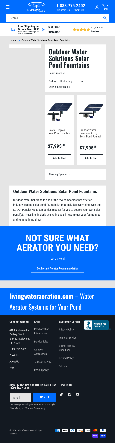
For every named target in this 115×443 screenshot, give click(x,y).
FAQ (11, 367)
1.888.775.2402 (70, 5)
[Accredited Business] (97, 328)
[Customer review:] (90, 369)
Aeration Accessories (40, 351)
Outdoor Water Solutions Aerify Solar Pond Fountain (91, 133)
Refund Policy (66, 358)
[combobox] (57, 18)
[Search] (105, 18)
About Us (79, 10)
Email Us (14, 355)
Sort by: (53, 81)
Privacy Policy (66, 329)
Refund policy (41, 369)
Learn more (56, 73)
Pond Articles (41, 341)
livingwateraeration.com (41, 296)
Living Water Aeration (25, 430)
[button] (8, 7)
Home (12, 40)
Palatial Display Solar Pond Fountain (59, 132)
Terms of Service (43, 362)
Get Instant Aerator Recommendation (57, 268)
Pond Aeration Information (41, 331)
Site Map (63, 366)
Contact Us (63, 10)
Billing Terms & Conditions (67, 348)
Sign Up (44, 397)
